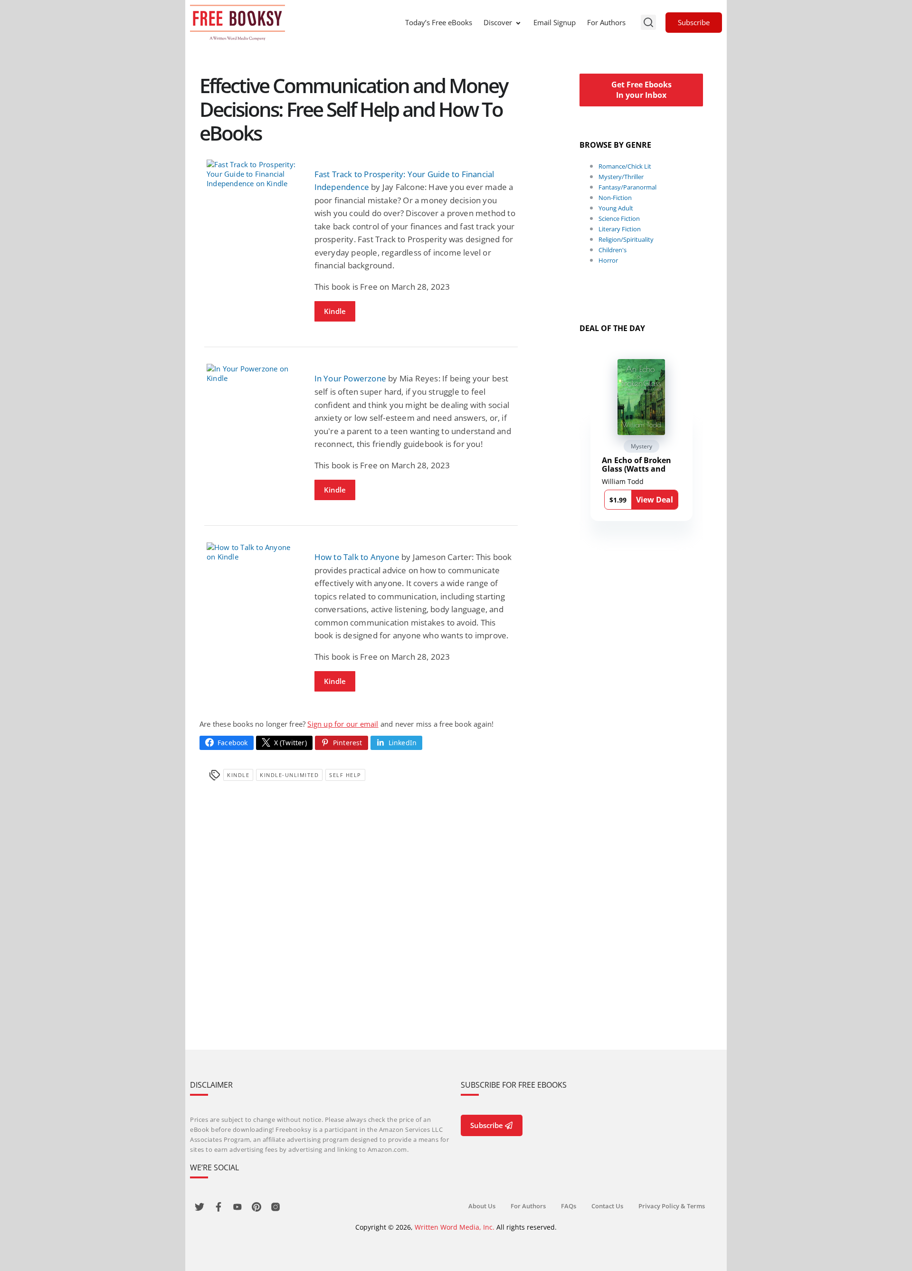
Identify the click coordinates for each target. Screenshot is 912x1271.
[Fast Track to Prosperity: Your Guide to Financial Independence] (253, 174)
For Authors (606, 22)
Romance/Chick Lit (624, 166)
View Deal (654, 499)
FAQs (568, 1206)
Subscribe (694, 22)
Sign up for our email (342, 724)
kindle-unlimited (289, 774)
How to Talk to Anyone (356, 556)
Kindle (335, 311)
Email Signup (554, 22)
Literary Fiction (619, 229)
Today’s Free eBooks (438, 22)
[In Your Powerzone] (253, 373)
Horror (608, 260)
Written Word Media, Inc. (454, 1227)
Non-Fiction (615, 197)
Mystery (641, 446)
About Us (481, 1206)
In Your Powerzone (350, 378)
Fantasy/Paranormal (627, 187)
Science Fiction (619, 218)
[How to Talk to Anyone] (253, 551)
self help (345, 774)
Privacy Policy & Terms (671, 1206)
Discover (498, 22)
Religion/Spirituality (626, 239)
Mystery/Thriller (621, 176)
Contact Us (607, 1206)
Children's (612, 250)
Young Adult (615, 208)
